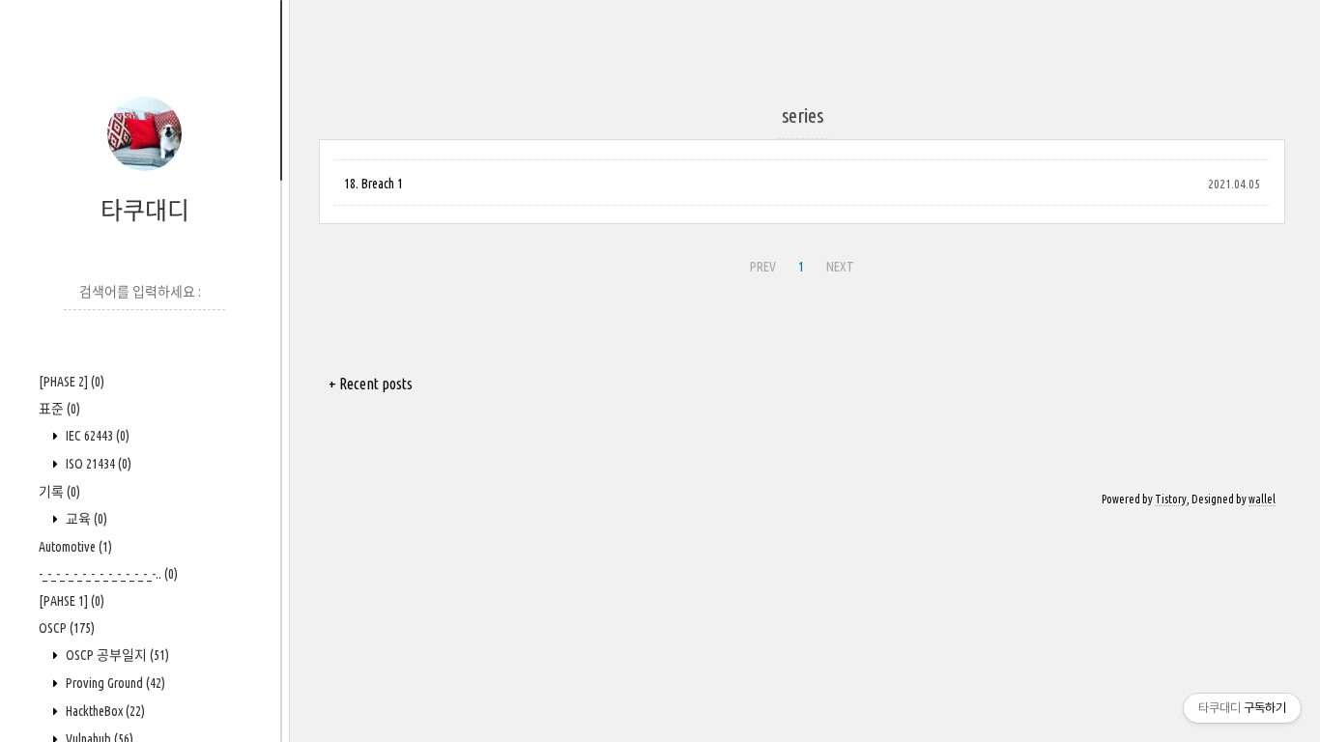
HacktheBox (104, 711)
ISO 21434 (97, 463)
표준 (59, 408)
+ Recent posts (371, 383)
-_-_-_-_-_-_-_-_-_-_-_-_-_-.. (108, 574)
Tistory (1171, 499)
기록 (59, 491)
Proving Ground (114, 683)
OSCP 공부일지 (116, 655)
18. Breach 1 (373, 183)
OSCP (67, 628)
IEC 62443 (96, 435)
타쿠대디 (144, 210)
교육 (85, 519)
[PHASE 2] (71, 381)
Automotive (75, 547)
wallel (1262, 499)
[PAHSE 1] (71, 601)
